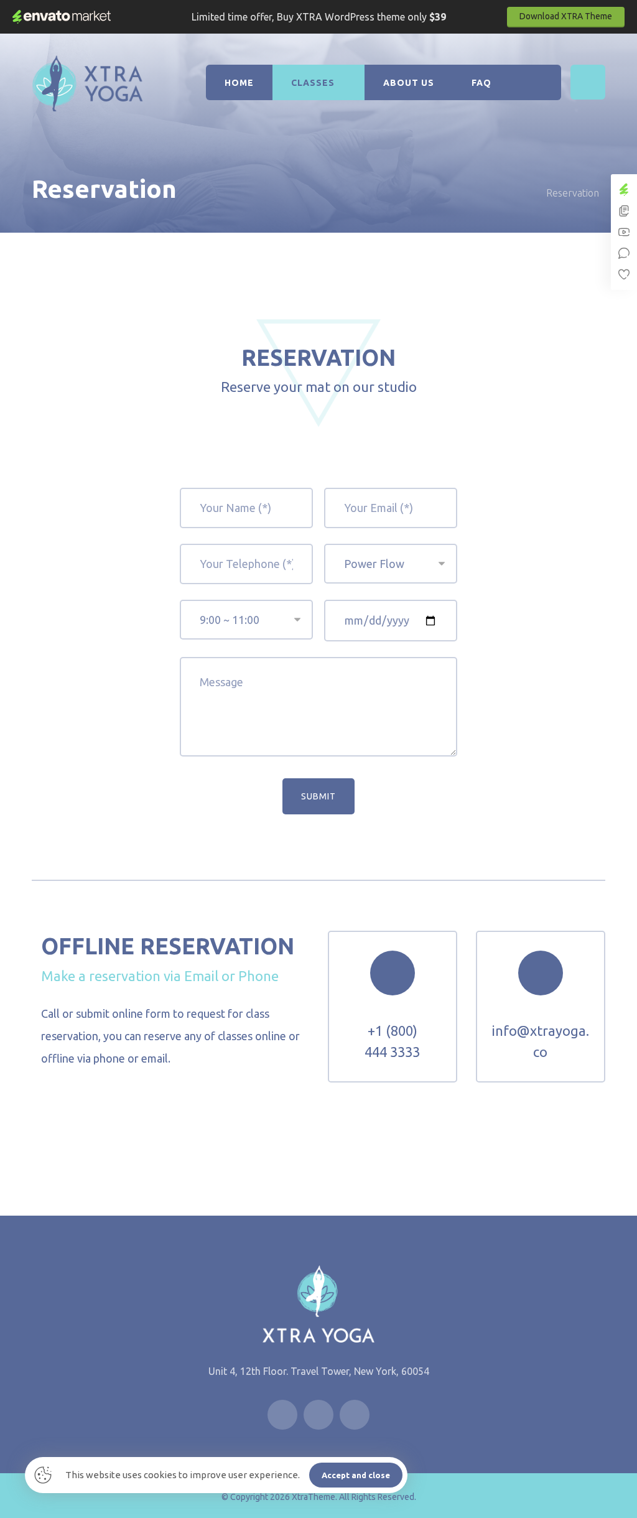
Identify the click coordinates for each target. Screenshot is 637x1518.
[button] (587, 82)
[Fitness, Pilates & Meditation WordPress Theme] (88, 83)
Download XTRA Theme (565, 16)
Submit (318, 796)
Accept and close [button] (356, 1475)
